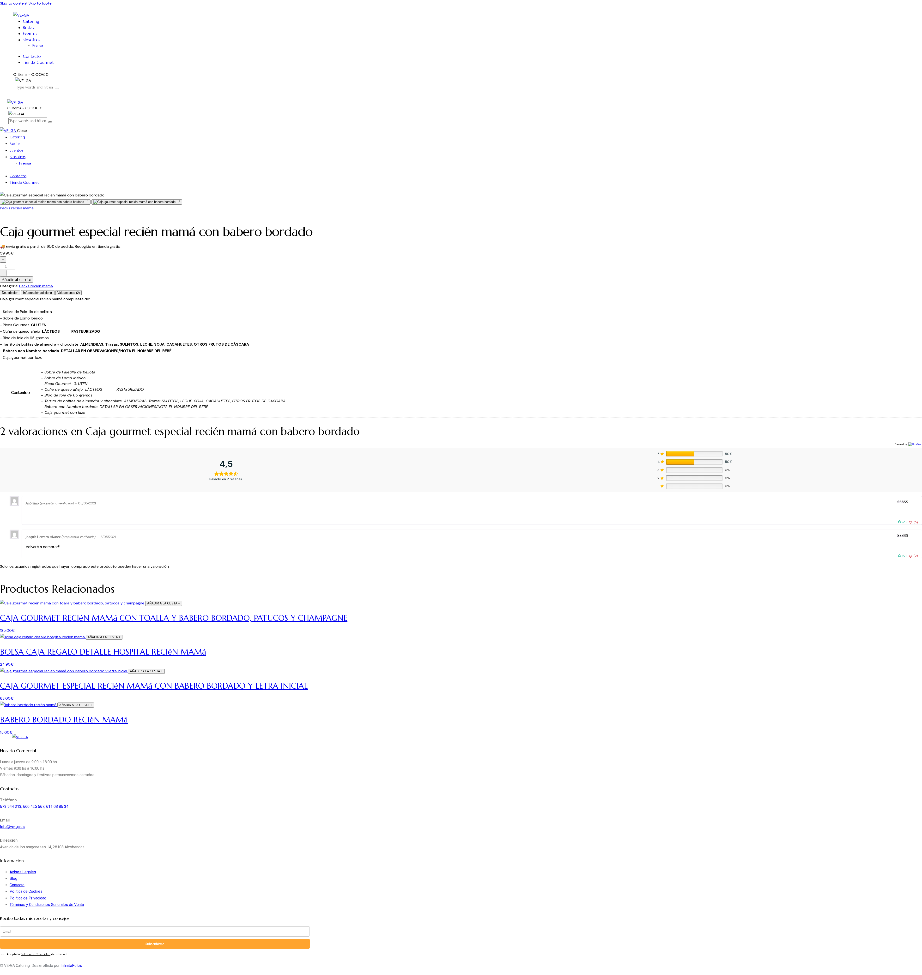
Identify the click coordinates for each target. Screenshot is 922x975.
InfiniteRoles (71, 965)
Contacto (17, 885)
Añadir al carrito (16, 279)
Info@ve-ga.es (12, 826)
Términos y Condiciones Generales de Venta (47, 904)
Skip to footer (41, 3)
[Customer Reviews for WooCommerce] (914, 444)
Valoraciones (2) (68, 293)
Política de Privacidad (28, 898)
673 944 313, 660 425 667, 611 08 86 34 (34, 806)
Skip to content (14, 3)
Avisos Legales (23, 872)
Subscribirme (155, 944)
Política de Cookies (26, 891)
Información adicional (38, 293)
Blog (13, 878)
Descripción (10, 293)
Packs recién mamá (17, 208)
